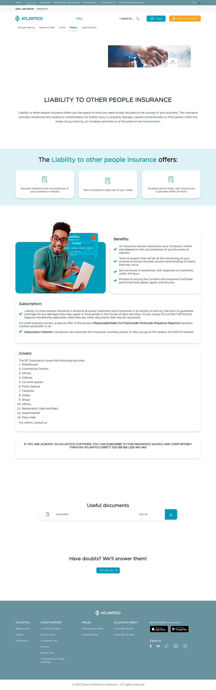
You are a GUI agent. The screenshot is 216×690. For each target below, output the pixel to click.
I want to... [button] (127, 18)
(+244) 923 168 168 (123, 628)
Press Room (21, 641)
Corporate (42, 9)
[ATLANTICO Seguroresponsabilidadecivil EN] (171, 514)
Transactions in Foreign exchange (53, 660)
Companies (30, 2)
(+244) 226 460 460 (124, 635)
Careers (19, 635)
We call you (106, 570)
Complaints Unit (49, 641)
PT (194, 3)
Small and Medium (24, 9)
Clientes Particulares (92, 628)
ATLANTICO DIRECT (51, 628)
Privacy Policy (48, 653)
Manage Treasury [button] (26, 27)
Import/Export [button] (89, 27)
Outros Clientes (90, 635)
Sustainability (108, 2)
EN (199, 3)
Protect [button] (73, 27)
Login (158, 18)
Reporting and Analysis (131, 2)
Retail (18, 2)
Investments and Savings (67, 2)
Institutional (90, 2)
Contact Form (48, 635)
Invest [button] (62, 27)
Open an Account (186, 18)
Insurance (45, 2)
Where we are (22, 628)
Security (45, 647)
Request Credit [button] (47, 27)
